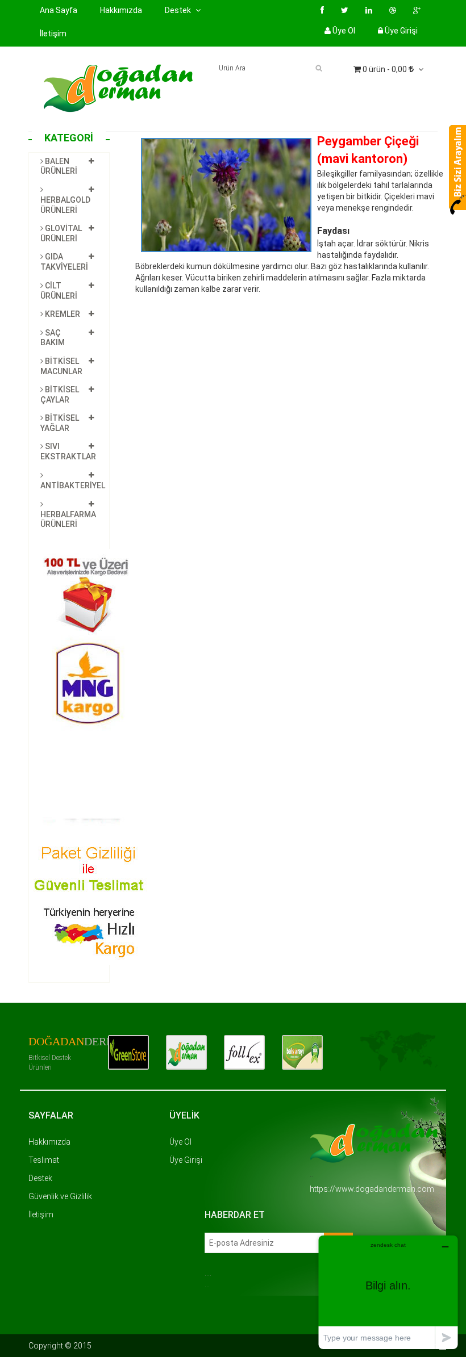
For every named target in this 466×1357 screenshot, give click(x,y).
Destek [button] (179, 10)
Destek (40, 1178)
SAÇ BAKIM (52, 337)
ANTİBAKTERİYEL (72, 485)
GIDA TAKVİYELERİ (64, 261)
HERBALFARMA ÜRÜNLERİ (68, 519)
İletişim (53, 33)
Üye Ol (343, 30)
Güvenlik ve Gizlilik (60, 1196)
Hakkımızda (121, 10)
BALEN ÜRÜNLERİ (58, 166)
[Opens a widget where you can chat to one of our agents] (388, 1292)
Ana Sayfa (58, 10)
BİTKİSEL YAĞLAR (59, 423)
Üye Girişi (400, 30)
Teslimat (43, 1160)
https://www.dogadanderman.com (372, 1188)
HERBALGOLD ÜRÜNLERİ (65, 205)
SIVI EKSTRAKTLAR (68, 451)
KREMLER (61, 314)
